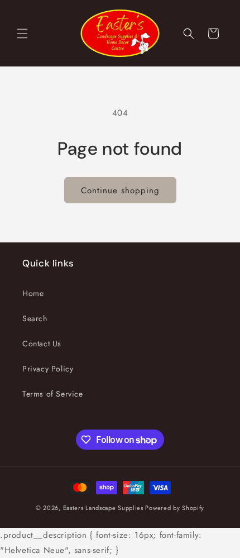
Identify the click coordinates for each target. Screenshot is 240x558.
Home (33, 293)
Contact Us (41, 343)
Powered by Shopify (174, 507)
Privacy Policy (47, 368)
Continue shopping (120, 190)
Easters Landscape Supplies (103, 507)
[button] (22, 33)
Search (34, 318)
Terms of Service (52, 393)
